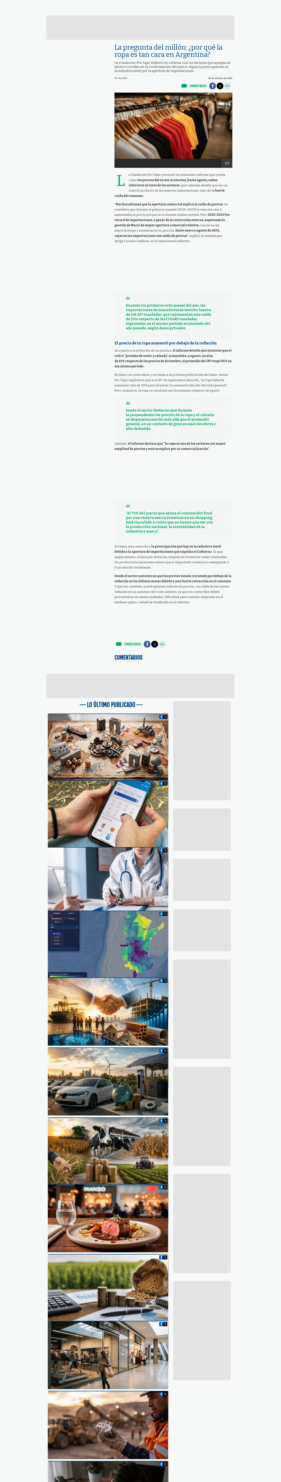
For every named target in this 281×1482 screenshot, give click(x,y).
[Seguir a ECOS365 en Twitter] (219, 3)
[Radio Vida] (202, 12)
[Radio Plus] (254, 12)
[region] (141, 27)
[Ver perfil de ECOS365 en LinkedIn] (226, 3)
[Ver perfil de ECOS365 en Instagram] (231, 3)
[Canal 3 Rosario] (96, 11)
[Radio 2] (149, 11)
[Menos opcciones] (227, 86)
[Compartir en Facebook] (212, 86)
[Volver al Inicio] (27, 4)
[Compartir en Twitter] (220, 86)
